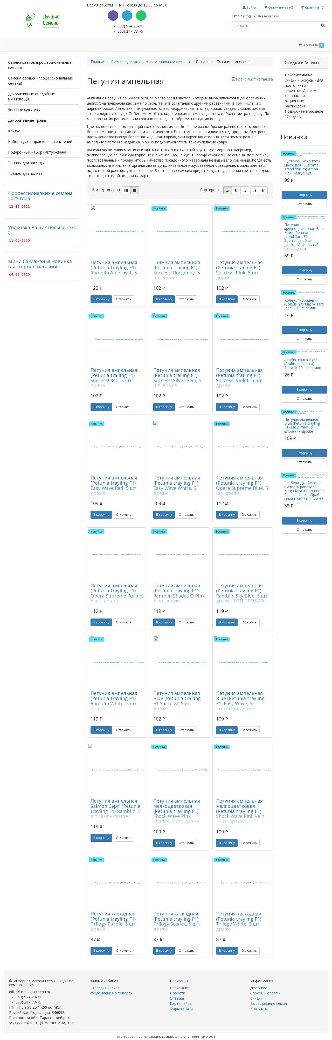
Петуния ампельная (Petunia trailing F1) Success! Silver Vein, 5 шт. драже (177, 377)
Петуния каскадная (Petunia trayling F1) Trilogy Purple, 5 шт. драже (114, 921)
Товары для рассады (26, 162)
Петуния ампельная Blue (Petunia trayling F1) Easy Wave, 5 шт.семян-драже (240, 700)
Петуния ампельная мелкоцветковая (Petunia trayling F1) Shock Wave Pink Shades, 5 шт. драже (176, 811)
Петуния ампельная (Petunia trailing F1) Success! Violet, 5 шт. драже (239, 377)
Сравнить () (314, 7)
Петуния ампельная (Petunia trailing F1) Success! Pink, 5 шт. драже (239, 270)
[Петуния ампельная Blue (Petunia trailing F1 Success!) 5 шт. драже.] (180, 662)
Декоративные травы (27, 120)
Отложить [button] (123, 299)
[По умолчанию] (227, 190)
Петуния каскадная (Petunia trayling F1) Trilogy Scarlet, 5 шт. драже (176, 921)
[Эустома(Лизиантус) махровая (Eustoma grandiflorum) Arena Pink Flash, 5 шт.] (304, 154)
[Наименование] (236, 190)
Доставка (52, 44)
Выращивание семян (145, 44)
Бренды (26, 44)
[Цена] (244, 190)
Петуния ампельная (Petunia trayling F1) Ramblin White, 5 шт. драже (114, 700)
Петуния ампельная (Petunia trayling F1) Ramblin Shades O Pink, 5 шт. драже (179, 593)
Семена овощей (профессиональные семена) (40, 81)
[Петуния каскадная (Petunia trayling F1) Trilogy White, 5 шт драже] (242, 883)
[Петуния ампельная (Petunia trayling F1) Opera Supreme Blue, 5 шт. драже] (242, 447)
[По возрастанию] (254, 190)
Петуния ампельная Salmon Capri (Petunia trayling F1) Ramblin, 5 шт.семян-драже (116, 808)
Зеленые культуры (24, 109)
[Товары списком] (126, 190)
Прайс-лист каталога (254, 79)
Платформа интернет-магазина (139, 1036)
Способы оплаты (84, 44)
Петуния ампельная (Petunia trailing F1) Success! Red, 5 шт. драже (114, 377)
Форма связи (181, 1008)
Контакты (179, 44)
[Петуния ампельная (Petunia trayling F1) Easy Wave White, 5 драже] (180, 447)
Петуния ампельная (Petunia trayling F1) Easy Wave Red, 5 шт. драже (114, 485)
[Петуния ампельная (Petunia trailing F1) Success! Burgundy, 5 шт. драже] (180, 231)
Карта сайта (181, 1003)
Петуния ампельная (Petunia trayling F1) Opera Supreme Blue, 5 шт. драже (242, 485)
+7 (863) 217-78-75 (127, 31)
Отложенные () (280, 7)
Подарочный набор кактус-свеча (37, 152)
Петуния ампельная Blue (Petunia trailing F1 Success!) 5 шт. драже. (177, 700)
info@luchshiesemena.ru (261, 16)
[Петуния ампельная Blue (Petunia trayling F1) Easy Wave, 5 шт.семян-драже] (242, 662)
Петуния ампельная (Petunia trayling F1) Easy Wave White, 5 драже (176, 485)
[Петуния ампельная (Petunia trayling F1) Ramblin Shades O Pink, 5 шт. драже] (180, 554)
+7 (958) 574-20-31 (127, 26)
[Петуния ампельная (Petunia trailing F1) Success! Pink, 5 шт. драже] (242, 231)
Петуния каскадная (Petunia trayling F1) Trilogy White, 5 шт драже (238, 921)
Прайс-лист (180, 987)
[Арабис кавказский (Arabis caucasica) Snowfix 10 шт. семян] (304, 353)
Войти (251, 7)
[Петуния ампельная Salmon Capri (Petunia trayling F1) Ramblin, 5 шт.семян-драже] (117, 770)
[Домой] (10, 45)
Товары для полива (25, 173)
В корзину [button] (101, 299)
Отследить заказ (104, 987)
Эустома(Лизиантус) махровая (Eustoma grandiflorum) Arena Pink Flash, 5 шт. (302, 166)
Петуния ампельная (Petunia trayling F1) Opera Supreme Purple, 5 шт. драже (117, 593)
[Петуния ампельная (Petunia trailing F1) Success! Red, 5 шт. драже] (117, 339)
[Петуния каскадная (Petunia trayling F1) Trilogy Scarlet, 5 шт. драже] (180, 883)
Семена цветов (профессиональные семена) (40, 65)
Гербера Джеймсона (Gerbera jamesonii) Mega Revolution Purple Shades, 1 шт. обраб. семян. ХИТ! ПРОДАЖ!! (304, 490)
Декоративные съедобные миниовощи (31, 96)
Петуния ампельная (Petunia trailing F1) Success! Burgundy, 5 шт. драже (176, 270)
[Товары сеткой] (134, 190)
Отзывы (177, 998)
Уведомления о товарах (110, 993)
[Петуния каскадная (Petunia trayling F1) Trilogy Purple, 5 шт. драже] (117, 883)
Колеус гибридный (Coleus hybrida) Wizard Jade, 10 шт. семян (304, 304)
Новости (177, 993)
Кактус (14, 130)
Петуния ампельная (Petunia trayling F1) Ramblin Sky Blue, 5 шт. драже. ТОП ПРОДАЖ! (242, 593)
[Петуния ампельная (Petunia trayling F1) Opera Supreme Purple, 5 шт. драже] (117, 554)
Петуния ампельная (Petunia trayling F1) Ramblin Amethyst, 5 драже (114, 270)
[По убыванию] (263, 190)
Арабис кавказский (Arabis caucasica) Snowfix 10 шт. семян (302, 363)
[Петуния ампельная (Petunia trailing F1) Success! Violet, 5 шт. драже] (242, 339)
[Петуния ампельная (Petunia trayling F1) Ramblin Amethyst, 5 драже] (117, 231)
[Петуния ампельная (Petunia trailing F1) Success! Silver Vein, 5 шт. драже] (180, 339)
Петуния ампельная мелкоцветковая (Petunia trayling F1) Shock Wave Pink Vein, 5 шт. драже (241, 811)
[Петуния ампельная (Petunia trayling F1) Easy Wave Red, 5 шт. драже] (117, 447)
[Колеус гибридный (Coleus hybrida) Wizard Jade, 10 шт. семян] (304, 293)
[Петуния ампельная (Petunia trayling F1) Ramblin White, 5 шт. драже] (117, 662)
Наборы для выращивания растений (40, 141)
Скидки (113, 44)
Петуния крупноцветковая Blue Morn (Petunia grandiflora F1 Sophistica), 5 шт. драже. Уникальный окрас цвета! (304, 236)
